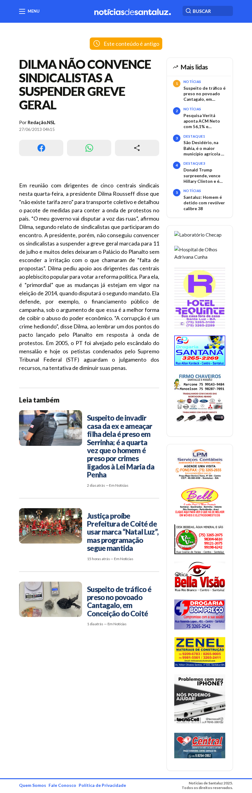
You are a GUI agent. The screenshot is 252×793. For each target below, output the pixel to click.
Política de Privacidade (102, 785)
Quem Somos (32, 785)
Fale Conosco (62, 785)
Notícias (192, 82)
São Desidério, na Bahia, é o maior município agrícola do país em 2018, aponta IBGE (204, 148)
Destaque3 (194, 163)
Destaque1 (194, 136)
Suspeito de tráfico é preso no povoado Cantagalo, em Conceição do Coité (204, 94)
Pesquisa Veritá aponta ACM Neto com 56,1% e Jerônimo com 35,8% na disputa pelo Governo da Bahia (204, 121)
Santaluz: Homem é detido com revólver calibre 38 (204, 203)
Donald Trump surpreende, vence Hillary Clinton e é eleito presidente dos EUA (201, 175)
